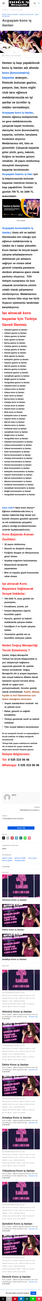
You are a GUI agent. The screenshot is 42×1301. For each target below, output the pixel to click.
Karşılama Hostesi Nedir (11, 1003)
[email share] (7, 838)
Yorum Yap (21, 828)
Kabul (33, 1293)
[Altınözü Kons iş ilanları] (21, 885)
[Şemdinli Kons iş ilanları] (21, 1192)
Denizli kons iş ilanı (26, 14)
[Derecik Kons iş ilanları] (21, 1245)
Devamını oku (33, 1016)
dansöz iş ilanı (7, 858)
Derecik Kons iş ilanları (16, 1276)
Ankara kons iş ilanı (10, 998)
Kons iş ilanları (17, 9)
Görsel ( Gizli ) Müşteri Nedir (13, 1001)
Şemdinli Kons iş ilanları (17, 1223)
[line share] (25, 838)
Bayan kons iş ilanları (10, 14)
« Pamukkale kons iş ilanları (13, 818)
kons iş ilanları (7, 860)
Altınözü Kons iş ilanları (14, 900)
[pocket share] (29, 838)
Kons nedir (7, 508)
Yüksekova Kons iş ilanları (18, 1170)
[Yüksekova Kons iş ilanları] (21, 1139)
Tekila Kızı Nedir (19, 1006)
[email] (9, 1299)
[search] (34, 3)
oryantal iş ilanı (20, 860)
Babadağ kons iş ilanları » (30, 810)
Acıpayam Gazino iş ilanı (17, 174)
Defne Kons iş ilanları (13, 929)
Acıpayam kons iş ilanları (17, 112)
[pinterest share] (12, 838)
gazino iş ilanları (20, 858)
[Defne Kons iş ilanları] (21, 915)
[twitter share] (3, 837)
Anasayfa (5, 9)
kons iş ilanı (32, 858)
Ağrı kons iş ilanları (10, 995)
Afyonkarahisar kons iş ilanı (13, 992)
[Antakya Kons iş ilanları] (21, 945)
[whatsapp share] (20, 838)
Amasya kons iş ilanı (27, 995)
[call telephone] (39, 3)
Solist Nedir (7, 1006)
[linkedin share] (16, 838)
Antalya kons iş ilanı (27, 998)
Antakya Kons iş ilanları (14, 959)
